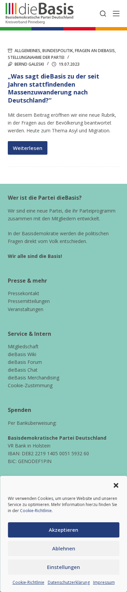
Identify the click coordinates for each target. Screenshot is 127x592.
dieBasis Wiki (22, 354)
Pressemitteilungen (29, 301)
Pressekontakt (23, 293)
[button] (115, 485)
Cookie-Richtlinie (36, 510)
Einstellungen (63, 567)
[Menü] (116, 13)
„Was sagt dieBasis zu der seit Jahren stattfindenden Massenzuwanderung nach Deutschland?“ (53, 88)
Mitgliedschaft (23, 346)
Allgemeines (27, 50)
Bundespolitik (57, 50)
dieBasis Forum (25, 362)
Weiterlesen (30, 150)
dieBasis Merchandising (33, 377)
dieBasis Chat (23, 370)
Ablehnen (63, 548)
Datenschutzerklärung (69, 582)
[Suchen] (103, 13)
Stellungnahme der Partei (36, 57)
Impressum (104, 582)
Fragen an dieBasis (95, 50)
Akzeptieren (63, 529)
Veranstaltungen (25, 309)
